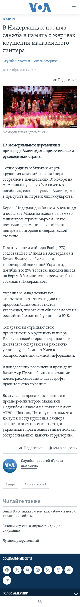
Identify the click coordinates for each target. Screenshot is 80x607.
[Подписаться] (68, 570)
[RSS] (48, 570)
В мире (9, 19)
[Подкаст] (58, 570)
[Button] (65, 80)
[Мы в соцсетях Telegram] (7, 580)
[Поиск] (40, 601)
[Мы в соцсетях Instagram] (38, 570)
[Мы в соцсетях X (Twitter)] (17, 570)
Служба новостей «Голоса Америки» (31, 61)
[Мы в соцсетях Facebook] (7, 570)
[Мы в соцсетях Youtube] (27, 570)
